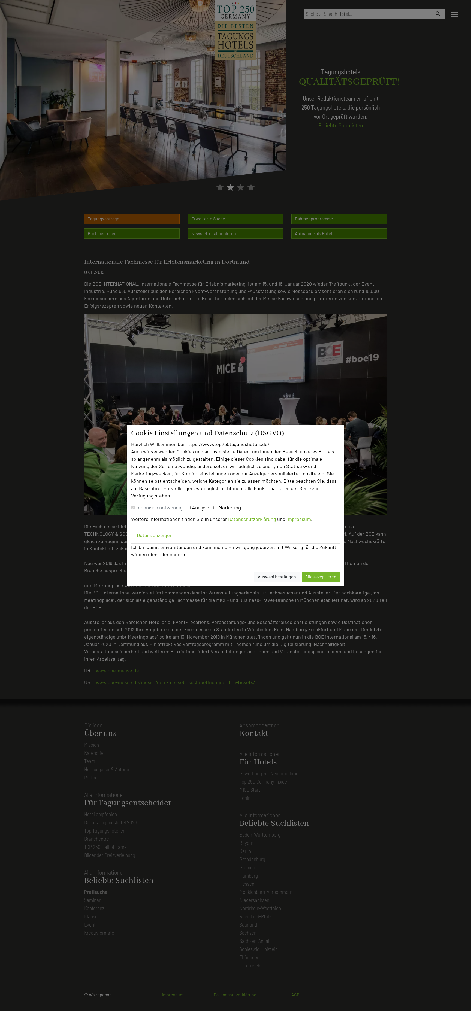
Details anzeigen (155, 535)
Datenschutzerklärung (252, 519)
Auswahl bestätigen (277, 576)
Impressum (298, 519)
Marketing (229, 507)
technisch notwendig (159, 507)
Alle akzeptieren (320, 576)
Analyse (200, 507)
